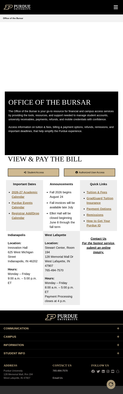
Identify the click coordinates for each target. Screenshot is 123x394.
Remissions (95, 214)
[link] (33, 172)
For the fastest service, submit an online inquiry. (98, 247)
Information (14, 345)
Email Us (58, 378)
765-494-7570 (60, 370)
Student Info (14, 353)
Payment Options (99, 208)
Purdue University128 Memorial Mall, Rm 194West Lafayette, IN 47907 (18, 374)
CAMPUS (10, 336)
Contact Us (98, 238)
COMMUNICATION (16, 328)
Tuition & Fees (97, 192)
